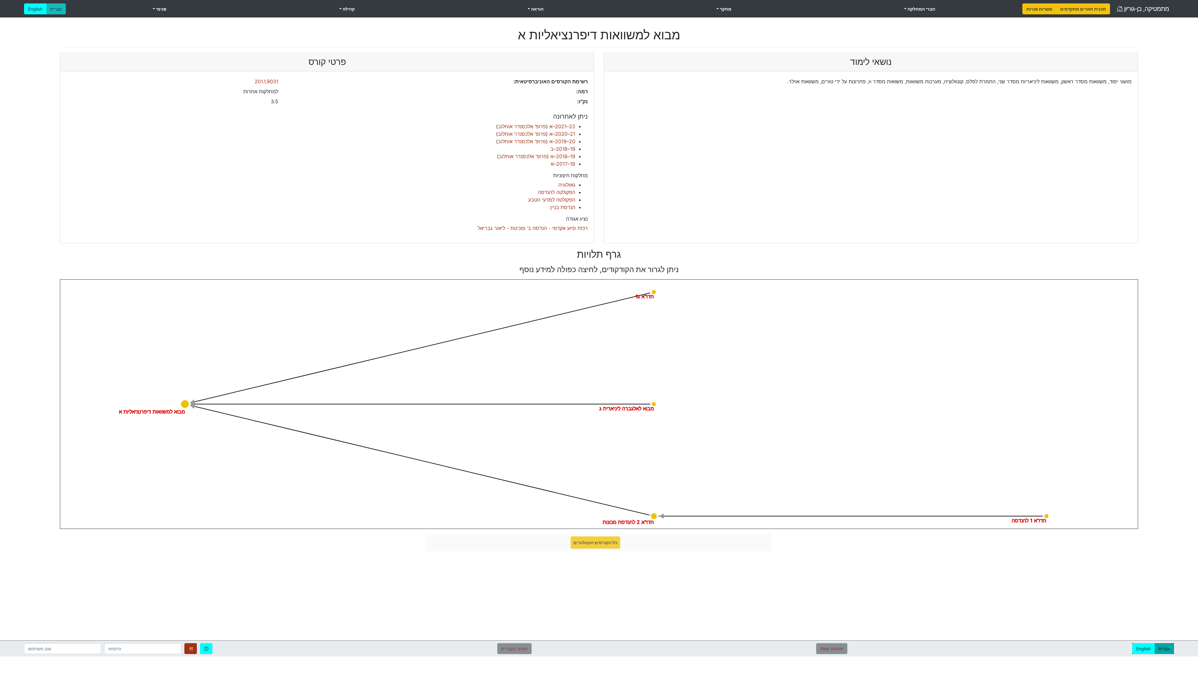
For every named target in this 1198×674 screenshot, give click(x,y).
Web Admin (831, 648)
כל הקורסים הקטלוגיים (595, 542)
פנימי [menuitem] (160, 9)
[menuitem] (1039, 8)
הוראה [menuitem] (536, 9)
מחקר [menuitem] (725, 9)
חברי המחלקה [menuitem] (921, 9)
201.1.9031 (266, 81)
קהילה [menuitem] (348, 9)
